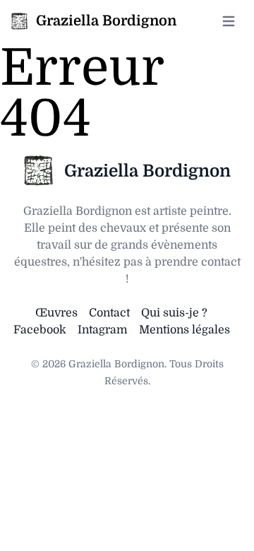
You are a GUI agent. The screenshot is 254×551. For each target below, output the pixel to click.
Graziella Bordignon (147, 171)
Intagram (103, 330)
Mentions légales (184, 330)
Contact (109, 313)
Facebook (39, 330)
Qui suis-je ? (174, 313)
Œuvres (56, 313)
